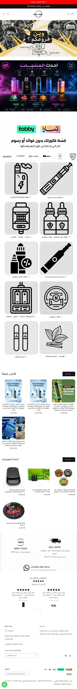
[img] (38, 581)
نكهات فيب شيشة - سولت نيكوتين (55, 237)
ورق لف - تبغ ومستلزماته (54, 356)
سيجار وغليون (20, 357)
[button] (4, 14)
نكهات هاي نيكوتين (20, 277)
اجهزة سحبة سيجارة (54, 197)
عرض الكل (68, 374)
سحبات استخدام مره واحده (55, 277)
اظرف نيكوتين (54, 317)
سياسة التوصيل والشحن (14, 644)
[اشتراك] (36, 655)
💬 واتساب (9, 631)
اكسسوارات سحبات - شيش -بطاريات (20, 317)
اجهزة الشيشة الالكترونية (20, 197)
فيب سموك (68, 681)
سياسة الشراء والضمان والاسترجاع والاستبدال (17, 637)
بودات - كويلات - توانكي (20, 237)
